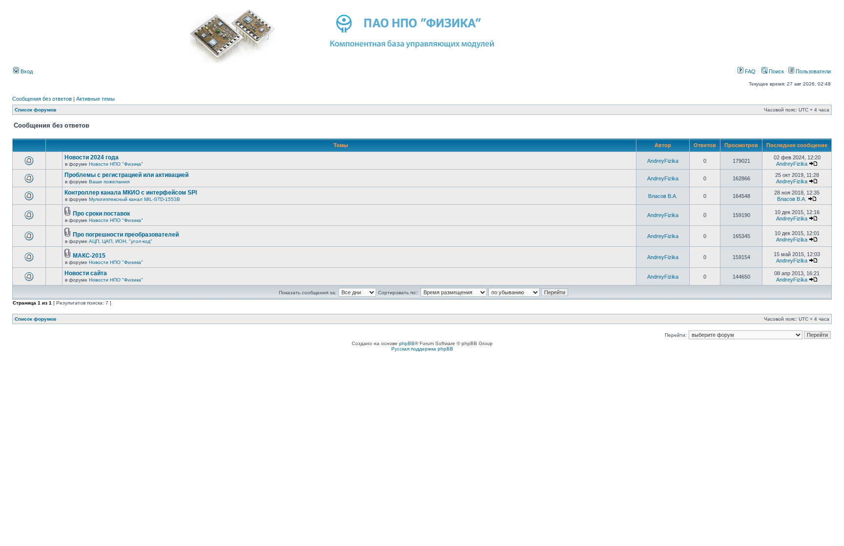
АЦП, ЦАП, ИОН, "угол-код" (120, 241)
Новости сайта (85, 273)
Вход (26, 71)
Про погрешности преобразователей (126, 234)
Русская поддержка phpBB (422, 348)
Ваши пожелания (109, 181)
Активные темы (95, 99)
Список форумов (35, 109)
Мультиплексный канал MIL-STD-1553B (134, 199)
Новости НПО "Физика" (116, 164)
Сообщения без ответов (42, 99)
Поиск (775, 71)
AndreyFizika (662, 161)
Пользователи (812, 71)
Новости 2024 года (91, 157)
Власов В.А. (662, 196)
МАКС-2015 (89, 255)
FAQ (749, 71)
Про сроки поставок (101, 213)
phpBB (407, 343)
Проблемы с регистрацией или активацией (126, 175)
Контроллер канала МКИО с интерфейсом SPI (130, 192)
